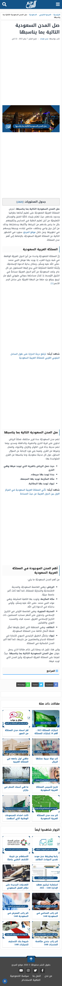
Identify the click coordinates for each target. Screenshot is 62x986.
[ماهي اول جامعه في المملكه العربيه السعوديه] (16, 747)
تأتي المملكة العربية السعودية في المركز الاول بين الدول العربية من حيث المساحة (32, 492)
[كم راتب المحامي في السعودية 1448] (45, 901)
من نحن (48, 976)
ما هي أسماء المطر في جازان (16, 788)
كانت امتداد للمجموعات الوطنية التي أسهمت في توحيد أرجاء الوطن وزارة (16, 820)
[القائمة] (58, 4)
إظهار (20, 201)
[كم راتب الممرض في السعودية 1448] (16, 901)
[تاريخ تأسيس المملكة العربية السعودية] (45, 775)
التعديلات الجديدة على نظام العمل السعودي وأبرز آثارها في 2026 (17, 888)
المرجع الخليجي (45, 14)
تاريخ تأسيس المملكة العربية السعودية (47, 788)
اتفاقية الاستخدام (31, 980)
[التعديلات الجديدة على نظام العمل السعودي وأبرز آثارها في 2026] (16, 873)
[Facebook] (42, 970)
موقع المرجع (29, 232)
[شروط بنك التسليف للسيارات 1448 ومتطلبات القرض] (16, 929)
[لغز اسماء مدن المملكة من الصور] (16, 718)
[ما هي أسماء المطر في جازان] (16, 775)
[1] (52, 283)
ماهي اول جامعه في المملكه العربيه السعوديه (17, 762)
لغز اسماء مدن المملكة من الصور (16, 732)
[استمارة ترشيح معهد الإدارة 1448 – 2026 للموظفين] (45, 873)
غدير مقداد (44, 38)
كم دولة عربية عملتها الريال (47, 760)
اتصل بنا (37, 976)
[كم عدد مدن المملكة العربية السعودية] (45, 803)
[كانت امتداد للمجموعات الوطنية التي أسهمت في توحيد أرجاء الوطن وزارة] (16, 803)
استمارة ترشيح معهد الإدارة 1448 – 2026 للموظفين (47, 888)
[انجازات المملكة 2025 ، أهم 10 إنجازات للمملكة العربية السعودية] (45, 718)
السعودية (33, 14)
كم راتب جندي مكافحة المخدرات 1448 (46, 943)
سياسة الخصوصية (19, 976)
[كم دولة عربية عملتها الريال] (45, 747)
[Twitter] (35, 970)
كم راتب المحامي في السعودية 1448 (47, 915)
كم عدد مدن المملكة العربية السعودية (47, 817)
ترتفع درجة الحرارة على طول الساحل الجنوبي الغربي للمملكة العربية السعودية (35, 356)
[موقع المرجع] (31, 5)
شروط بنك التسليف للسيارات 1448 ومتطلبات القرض (18, 944)
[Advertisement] (31, 73)
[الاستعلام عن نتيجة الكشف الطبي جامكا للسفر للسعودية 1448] (16, 844)
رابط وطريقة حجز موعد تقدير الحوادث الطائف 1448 (46, 859)
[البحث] (4, 4)
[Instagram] (28, 970)
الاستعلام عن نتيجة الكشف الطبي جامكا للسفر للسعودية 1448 (17, 859)
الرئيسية (56, 14)
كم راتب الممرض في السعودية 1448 (17, 915)
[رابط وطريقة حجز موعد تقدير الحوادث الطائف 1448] (45, 844)
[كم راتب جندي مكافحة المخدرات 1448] (45, 929)
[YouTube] (21, 970)
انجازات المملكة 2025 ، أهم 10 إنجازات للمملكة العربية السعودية (46, 733)
